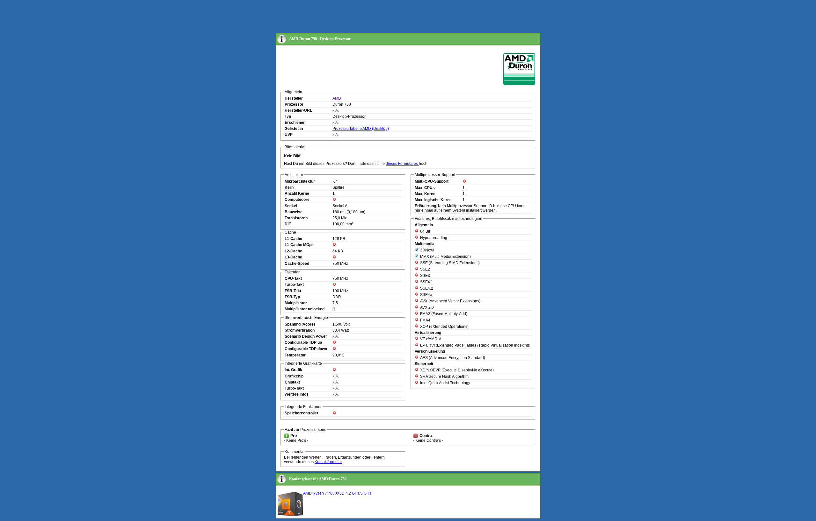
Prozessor (294, 104)
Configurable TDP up (303, 342)
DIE (288, 224)
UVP (289, 134)
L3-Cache (293, 257)
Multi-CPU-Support (431, 181)
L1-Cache (293, 238)
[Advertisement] (392, 17)
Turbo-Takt (294, 284)
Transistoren (296, 218)
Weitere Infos (297, 394)
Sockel (291, 206)
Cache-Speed (297, 263)
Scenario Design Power (306, 336)
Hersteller (294, 98)
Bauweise (293, 212)
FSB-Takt (293, 291)
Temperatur (295, 355)
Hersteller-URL (298, 110)
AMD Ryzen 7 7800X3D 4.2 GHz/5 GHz (337, 493)
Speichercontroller (301, 413)
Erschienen (295, 122)
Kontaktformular (328, 462)
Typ (288, 116)
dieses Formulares (402, 163)
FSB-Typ (292, 297)
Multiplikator (296, 303)
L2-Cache (293, 251)
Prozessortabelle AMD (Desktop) (360, 128)
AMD (336, 98)
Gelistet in (294, 128)
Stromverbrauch (300, 330)
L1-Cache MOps (299, 245)
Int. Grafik (293, 370)
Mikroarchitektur (300, 181)
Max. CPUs (425, 188)
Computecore (297, 199)
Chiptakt (292, 382)
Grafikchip (294, 376)
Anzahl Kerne (297, 193)
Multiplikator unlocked (304, 309)
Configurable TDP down (306, 349)
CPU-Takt (293, 278)
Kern (289, 187)
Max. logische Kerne (433, 200)
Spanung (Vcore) (300, 324)
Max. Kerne (425, 194)
